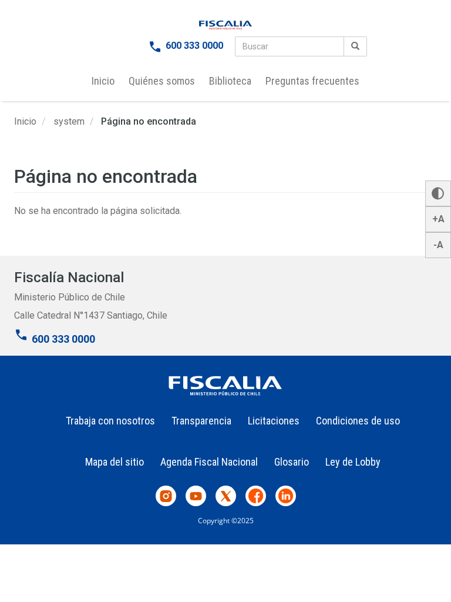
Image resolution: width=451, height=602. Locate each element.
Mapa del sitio (114, 462)
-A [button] (438, 244)
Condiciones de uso (358, 420)
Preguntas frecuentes (312, 81)
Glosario (291, 462)
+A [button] (438, 219)
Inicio (103, 81)
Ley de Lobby (353, 462)
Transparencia (201, 420)
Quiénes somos (162, 81)
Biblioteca (230, 81)
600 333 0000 (194, 45)
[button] (438, 193)
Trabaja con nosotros (110, 420)
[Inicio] (225, 25)
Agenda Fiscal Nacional (209, 462)
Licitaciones (273, 420)
